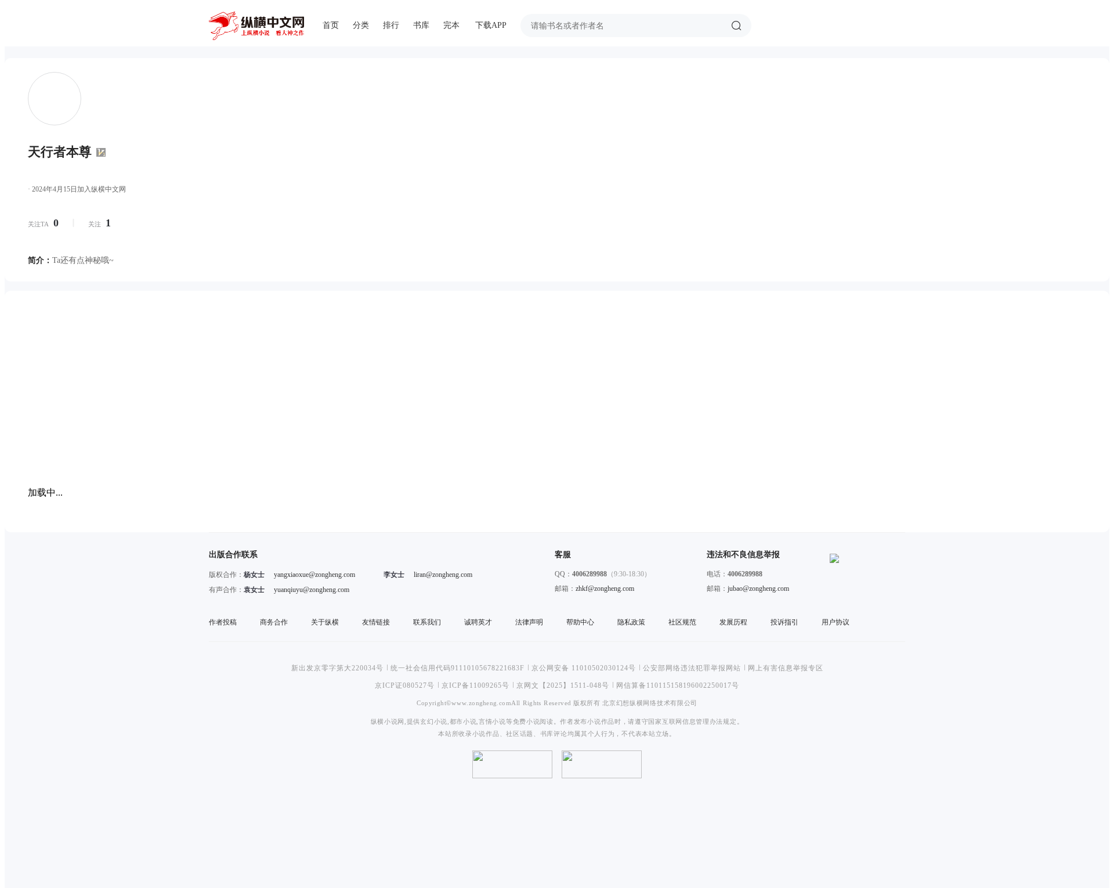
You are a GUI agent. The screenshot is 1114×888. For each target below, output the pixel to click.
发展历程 (733, 622)
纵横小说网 (387, 721)
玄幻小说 (433, 721)
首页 (331, 25)
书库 (421, 25)
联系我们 (427, 622)
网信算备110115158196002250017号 (677, 685)
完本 (451, 25)
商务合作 (274, 622)
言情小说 (492, 721)
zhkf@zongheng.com (605, 588)
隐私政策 (631, 622)
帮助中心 (580, 622)
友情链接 (376, 622)
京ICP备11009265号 (475, 685)
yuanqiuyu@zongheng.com (311, 590)
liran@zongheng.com (443, 575)
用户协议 (835, 622)
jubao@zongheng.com (758, 588)
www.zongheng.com (481, 702)
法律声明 (529, 622)
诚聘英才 (478, 622)
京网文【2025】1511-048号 (562, 685)
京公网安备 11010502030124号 (583, 668)
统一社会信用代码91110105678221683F (457, 668)
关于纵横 (325, 622)
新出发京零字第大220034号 (337, 668)
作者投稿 (223, 622)
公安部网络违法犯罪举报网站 (692, 668)
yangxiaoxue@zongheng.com (314, 575)
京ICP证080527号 (405, 685)
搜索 (736, 25)
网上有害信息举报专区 (785, 668)
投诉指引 (784, 622)
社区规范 (682, 622)
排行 (391, 25)
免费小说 (526, 721)
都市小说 (463, 721)
